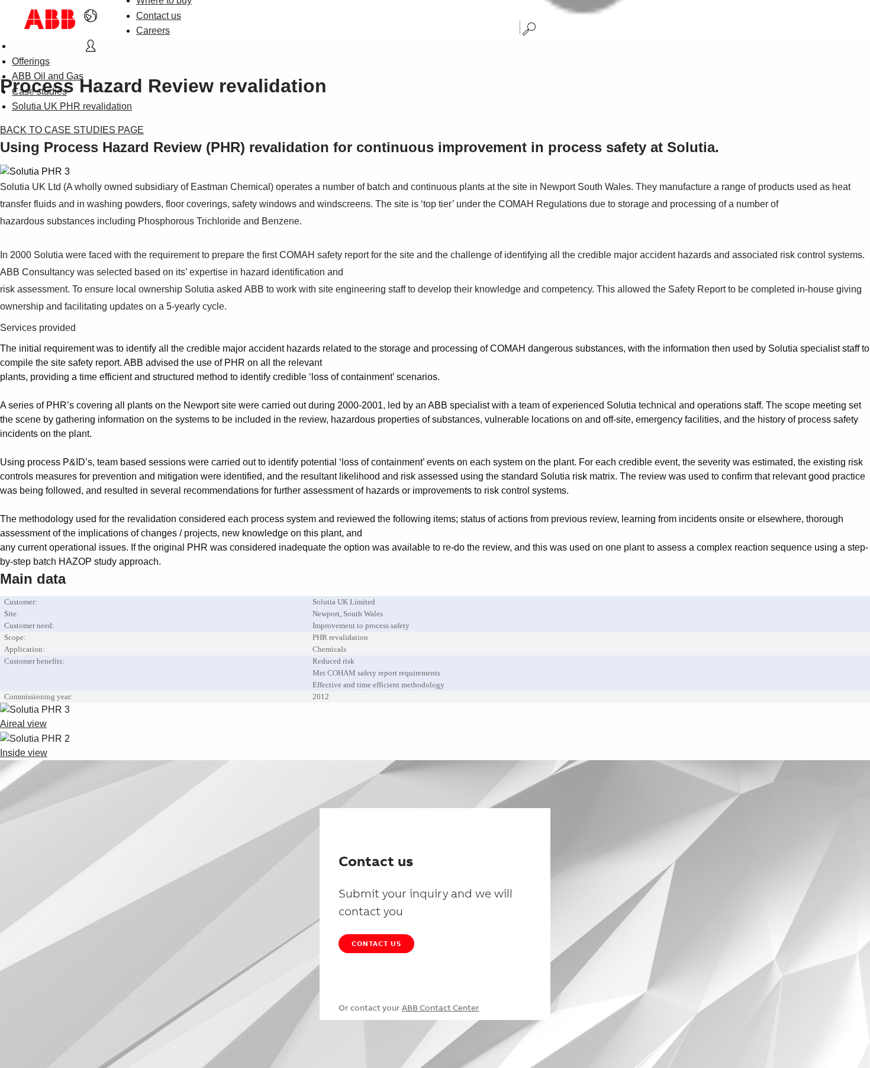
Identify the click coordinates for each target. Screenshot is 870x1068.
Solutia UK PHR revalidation (72, 106)
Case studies (39, 91)
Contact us (158, 16)
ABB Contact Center (440, 1007)
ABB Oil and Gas (47, 76)
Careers (153, 30)
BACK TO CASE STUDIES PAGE (72, 130)
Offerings (31, 61)
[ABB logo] (50, 19)
